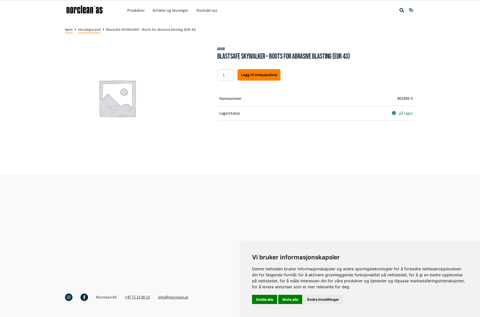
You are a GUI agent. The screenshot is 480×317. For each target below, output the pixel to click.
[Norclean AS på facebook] (84, 297)
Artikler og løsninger (170, 10)
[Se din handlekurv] (411, 10)
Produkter (136, 10)
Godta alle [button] (264, 299)
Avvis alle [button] (290, 299)
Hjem (68, 29)
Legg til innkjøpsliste (259, 74)
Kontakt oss (207, 10)
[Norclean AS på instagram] (68, 297)
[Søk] (402, 10)
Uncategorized (89, 29)
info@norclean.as (173, 297)
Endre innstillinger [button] (323, 299)
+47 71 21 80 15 (137, 297)
